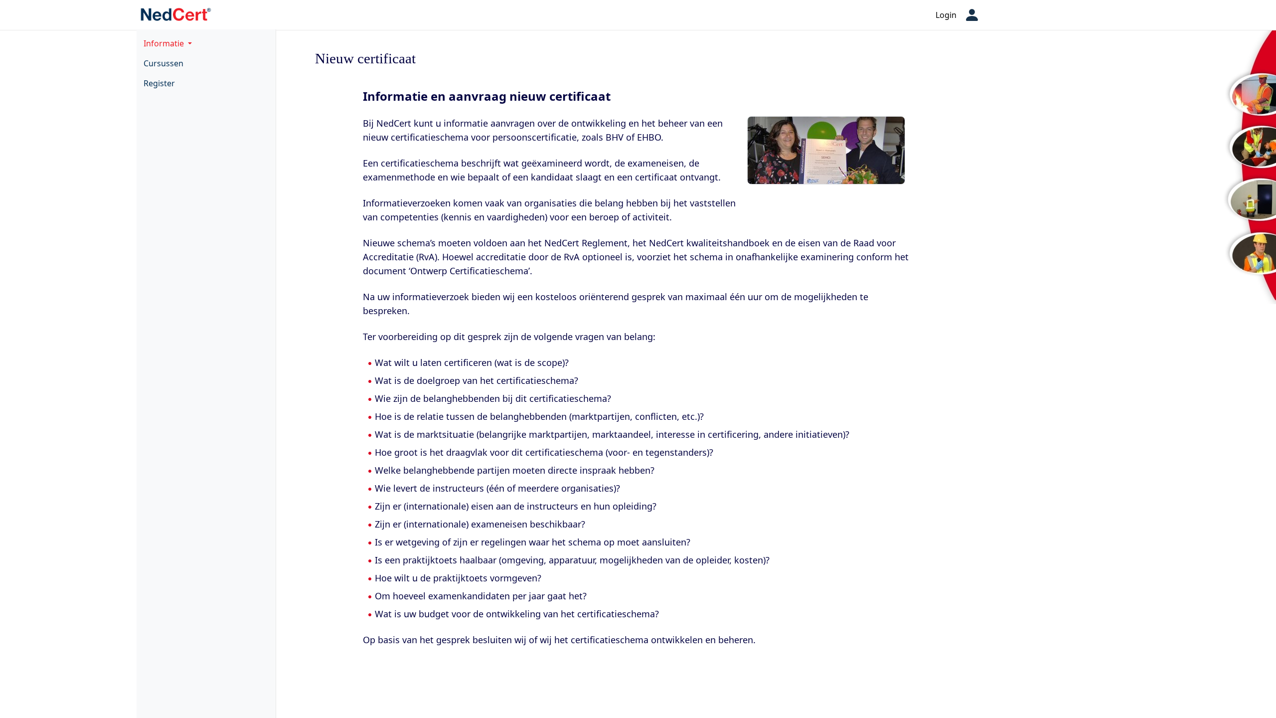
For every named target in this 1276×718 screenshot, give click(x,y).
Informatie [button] (165, 43)
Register (159, 83)
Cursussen (163, 63)
